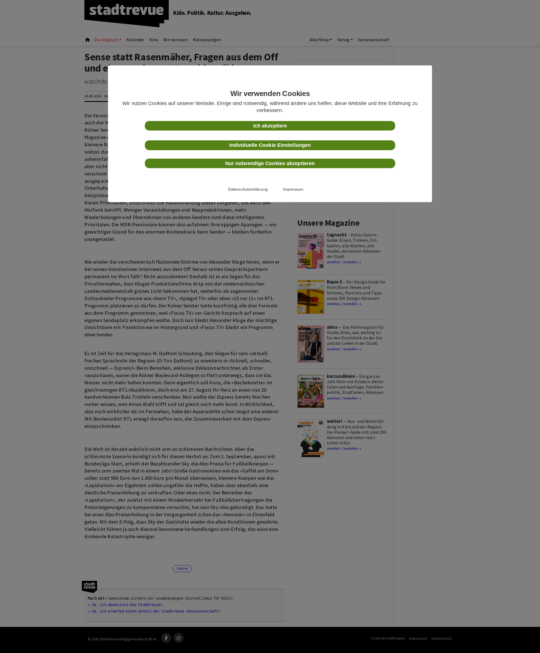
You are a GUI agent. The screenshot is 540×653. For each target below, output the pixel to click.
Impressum (293, 189)
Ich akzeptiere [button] (270, 126)
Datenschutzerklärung (248, 189)
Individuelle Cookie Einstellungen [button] (270, 145)
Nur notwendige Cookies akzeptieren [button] (270, 163)
